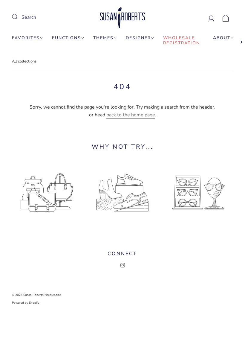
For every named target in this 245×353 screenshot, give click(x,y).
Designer (138, 38)
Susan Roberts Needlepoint (42, 295)
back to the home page (130, 115)
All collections (24, 61)
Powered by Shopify (25, 303)
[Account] (211, 17)
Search (29, 17)
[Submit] (18, 16)
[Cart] (225, 17)
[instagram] (122, 265)
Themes (103, 38)
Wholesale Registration (181, 40)
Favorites (26, 38)
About (221, 38)
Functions (66, 38)
